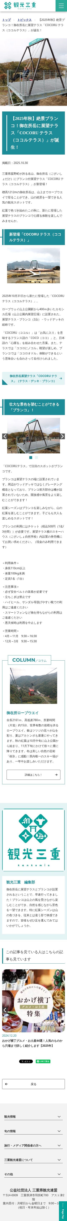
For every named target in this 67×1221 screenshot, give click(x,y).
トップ (6, 20)
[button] (30, 457)
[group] (33, 1010)
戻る (33, 1084)
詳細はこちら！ (33, 774)
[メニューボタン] (61, 5)
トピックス (24, 20)
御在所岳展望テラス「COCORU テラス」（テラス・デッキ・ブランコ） (33, 378)
